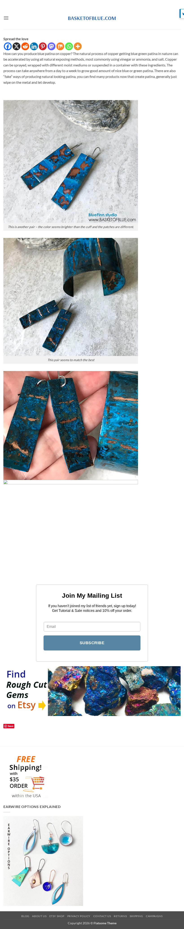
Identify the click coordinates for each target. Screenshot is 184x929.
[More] (78, 46)
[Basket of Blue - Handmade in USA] (92, 18)
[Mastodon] (51, 46)
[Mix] (60, 46)
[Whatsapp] (69, 46)
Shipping (136, 916)
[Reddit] (25, 46)
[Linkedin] (34, 46)
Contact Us (102, 916)
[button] (6, 17)
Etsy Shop (57, 916)
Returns (120, 916)
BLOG (25, 916)
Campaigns (154, 916)
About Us (39, 916)
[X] (16, 46)
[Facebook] (8, 46)
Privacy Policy (79, 916)
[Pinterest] (43, 46)
